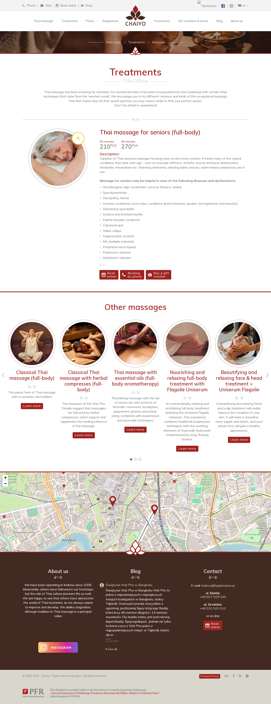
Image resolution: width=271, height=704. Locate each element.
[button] (112, 501)
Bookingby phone (135, 274)
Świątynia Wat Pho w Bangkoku (129, 585)
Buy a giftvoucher (161, 274)
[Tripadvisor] (226, 676)
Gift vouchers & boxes (193, 21)
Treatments (69, 21)
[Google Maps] (240, 676)
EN (243, 5)
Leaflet (246, 551)
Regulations (110, 21)
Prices (90, 21)
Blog (219, 21)
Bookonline (111, 274)
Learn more (32, 406)
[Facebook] (233, 676)
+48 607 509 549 (213, 597)
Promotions (162, 21)
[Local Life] (247, 676)
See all (112, 649)
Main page (113, 42)
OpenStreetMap (256, 551)
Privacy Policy (210, 676)
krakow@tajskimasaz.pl (218, 585)
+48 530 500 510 (213, 608)
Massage (158, 42)
